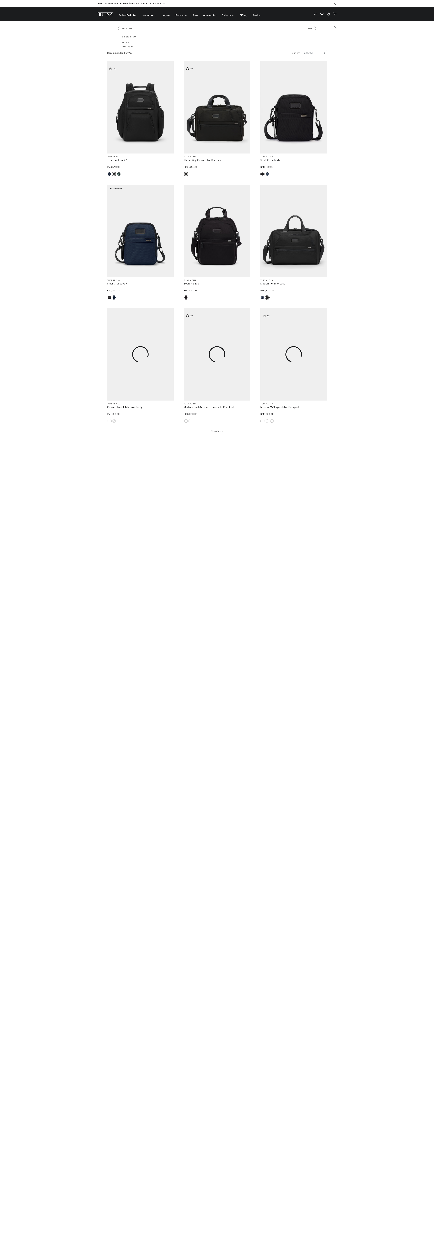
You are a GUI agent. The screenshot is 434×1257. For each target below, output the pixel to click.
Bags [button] (195, 15)
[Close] (335, 3)
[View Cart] (334, 14)
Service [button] (256, 15)
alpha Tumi (127, 43)
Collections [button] (228, 15)
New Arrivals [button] (148, 15)
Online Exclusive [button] (127, 15)
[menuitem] (127, 14)
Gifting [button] (243, 15)
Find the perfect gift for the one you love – (131, 3)
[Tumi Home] (105, 14)
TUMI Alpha (127, 47)
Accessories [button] (209, 15)
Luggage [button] (165, 15)
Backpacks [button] (181, 15)
